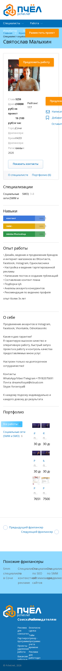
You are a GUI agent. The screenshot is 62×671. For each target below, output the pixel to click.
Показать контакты (25, 164)
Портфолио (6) (41, 175)
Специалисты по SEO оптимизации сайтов (42, 576)
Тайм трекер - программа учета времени (35, 641)
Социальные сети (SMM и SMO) (14, 434)
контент (11, 218)
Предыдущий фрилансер (26, 527)
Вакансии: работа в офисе (22, 659)
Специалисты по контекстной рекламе (27, 576)
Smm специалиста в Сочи (12, 573)
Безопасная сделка (35, 629)
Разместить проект (42, 32)
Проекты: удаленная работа (23, 648)
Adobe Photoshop (16, 234)
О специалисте (18, 175)
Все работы (12, 424)
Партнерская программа (24, 640)
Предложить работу (36, 62)
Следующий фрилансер (37, 532)
